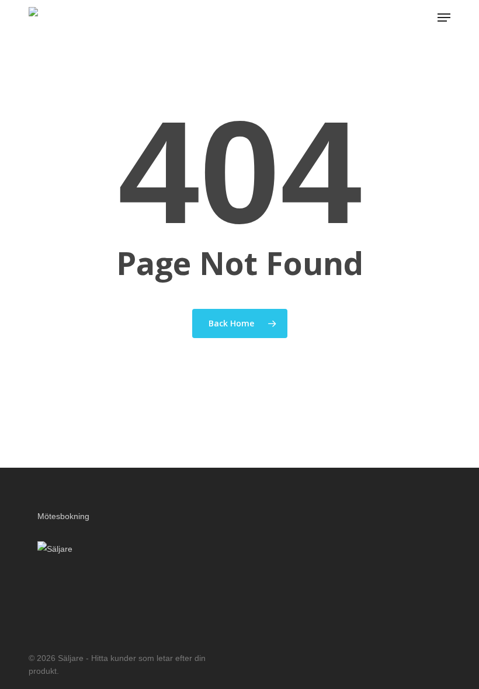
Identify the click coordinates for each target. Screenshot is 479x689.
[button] (444, 17)
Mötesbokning (63, 516)
